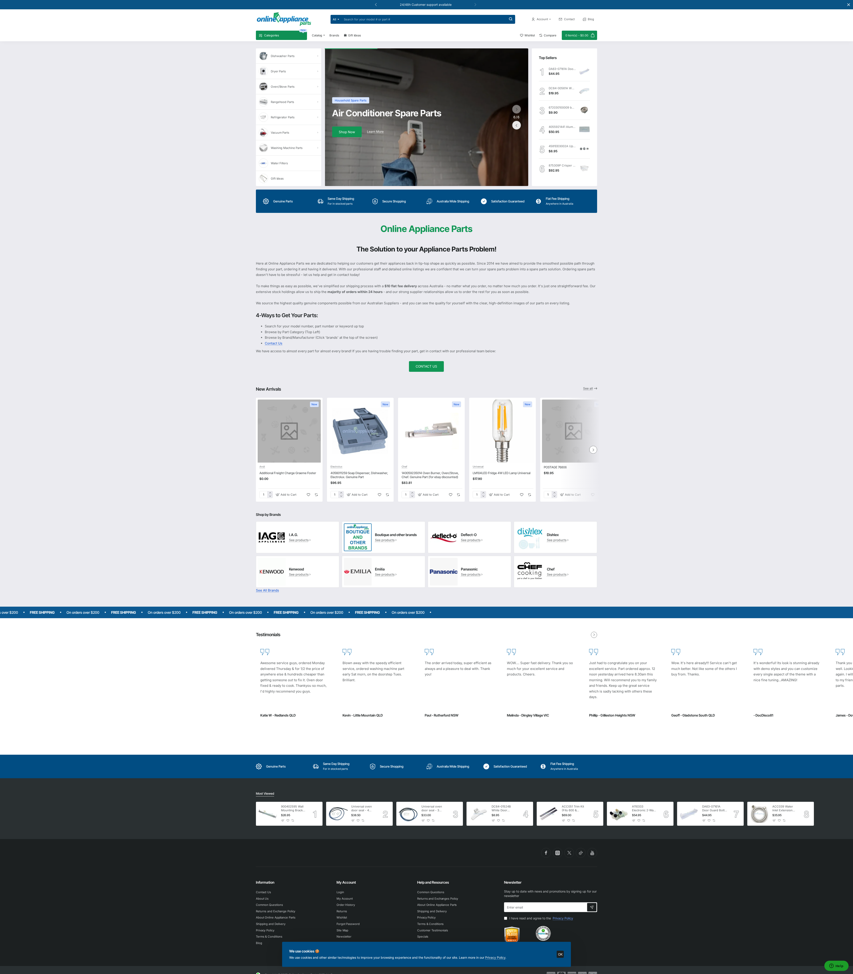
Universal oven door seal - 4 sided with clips (362, 808)
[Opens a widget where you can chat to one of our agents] (836, 966)
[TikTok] (581, 853)
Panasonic (469, 569)
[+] (270, 493)
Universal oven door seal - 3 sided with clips (432, 808)
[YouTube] (592, 853)
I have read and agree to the (540, 918)
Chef (404, 466)
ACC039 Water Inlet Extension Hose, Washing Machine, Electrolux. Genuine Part (782, 808)
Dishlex (553, 535)
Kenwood (296, 569)
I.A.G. (293, 535)
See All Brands (267, 590)
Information (265, 882)
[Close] (848, 4)
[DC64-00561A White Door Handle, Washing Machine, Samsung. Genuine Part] (584, 90)
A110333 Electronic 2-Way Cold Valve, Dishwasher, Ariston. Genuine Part (643, 808)
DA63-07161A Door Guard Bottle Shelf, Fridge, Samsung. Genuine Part (562, 69)
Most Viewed (265, 793)
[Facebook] (546, 853)
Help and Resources (433, 882)
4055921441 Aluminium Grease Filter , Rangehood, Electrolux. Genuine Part (562, 127)
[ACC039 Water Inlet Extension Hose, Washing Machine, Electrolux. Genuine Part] (759, 814)
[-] (270, 496)
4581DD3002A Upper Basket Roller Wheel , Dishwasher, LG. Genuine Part (562, 146)
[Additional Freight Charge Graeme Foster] (289, 431)
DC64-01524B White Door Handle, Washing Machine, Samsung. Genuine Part (503, 808)
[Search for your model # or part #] (510, 19)
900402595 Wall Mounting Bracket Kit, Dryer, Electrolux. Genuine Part (293, 808)
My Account (346, 882)
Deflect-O (469, 535)
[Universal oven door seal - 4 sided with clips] (338, 814)
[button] (475, 4)
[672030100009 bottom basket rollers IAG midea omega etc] (584, 110)
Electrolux (336, 466)
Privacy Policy (495, 957)
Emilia (380, 569)
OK (560, 954)
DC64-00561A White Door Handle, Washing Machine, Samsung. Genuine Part (562, 88)
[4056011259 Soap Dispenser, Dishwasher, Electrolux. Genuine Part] (360, 431)
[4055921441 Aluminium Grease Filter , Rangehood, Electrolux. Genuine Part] (584, 129)
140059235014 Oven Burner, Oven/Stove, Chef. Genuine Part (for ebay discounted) (430, 475)
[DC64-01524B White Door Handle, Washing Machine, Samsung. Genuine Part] (478, 814)
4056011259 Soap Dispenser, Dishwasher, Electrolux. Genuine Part (359, 475)
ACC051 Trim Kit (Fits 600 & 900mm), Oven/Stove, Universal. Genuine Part (573, 808)
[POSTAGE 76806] (573, 431)
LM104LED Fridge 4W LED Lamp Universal (501, 473)
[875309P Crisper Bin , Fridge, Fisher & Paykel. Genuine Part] (584, 168)
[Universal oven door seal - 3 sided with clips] (408, 814)
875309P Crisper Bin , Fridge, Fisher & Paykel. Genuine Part (562, 165)
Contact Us (273, 343)
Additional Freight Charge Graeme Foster (287, 473)
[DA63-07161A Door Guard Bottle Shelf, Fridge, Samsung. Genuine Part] (584, 71)
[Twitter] (569, 853)
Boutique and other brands (396, 535)
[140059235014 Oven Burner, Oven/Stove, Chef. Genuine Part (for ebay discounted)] (431, 431)
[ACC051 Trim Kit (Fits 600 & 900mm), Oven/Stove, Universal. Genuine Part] (549, 814)
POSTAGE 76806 (555, 467)
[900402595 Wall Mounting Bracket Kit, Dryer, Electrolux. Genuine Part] (268, 814)
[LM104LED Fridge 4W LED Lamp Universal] (502, 431)
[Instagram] (557, 853)
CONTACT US (426, 366)
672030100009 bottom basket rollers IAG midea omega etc (562, 107)
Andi (262, 466)
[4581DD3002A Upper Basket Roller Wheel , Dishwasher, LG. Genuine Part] (584, 148)
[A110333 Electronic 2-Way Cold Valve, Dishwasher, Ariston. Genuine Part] (619, 814)
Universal (478, 466)
